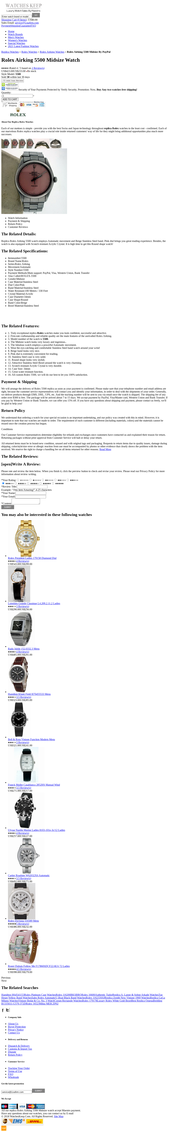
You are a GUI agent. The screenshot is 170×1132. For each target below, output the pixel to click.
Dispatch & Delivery (19, 1045)
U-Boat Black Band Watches (70, 997)
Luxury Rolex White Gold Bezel (114, 1000)
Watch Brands (15, 34)
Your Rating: (8, 480)
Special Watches (16, 43)
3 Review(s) (22, 606)
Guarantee (25, 25)
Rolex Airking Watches (52, 51)
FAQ (33, 25)
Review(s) (38, 68)
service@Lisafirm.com (27, 22)
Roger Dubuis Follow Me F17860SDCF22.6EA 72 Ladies (39, 966)
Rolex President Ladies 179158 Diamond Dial (32, 558)
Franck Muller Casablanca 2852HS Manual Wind (34, 784)
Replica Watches (10, 51)
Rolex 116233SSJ (95, 997)
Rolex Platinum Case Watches (40, 994)
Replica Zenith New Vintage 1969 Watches (127, 997)
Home (11, 31)
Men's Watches (16, 37)
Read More (105, 449)
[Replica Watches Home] (23, 12)
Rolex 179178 (89, 1000)
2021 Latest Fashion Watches (23, 46)
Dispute (12, 1051)
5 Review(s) (22, 923)
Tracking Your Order (19, 1068)
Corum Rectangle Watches (68, 1000)
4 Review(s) (22, 561)
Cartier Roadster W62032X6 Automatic (29, 875)
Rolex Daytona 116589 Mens (23, 920)
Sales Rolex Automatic (43, 997)
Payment (5, 25)
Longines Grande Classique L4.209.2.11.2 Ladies (34, 603)
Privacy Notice (16, 1029)
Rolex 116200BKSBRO (69, 994)
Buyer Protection (17, 1026)
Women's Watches (17, 40)
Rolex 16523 (33, 1003)
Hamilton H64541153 (12, 994)
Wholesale (13, 1077)
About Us (13, 1023)
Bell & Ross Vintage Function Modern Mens (31, 739)
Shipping (15, 25)
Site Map (58, 1116)
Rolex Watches (29, 51)
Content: (6, 503)
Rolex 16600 (88, 994)
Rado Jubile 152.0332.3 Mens (24, 648)
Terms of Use (15, 1071)
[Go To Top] (3, 1129)
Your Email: (8, 496)
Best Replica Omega (142, 1000)
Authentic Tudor (103, 994)
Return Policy (15, 1054)
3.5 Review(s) (23, 697)
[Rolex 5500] (6, 147)
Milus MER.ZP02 (49, 1003)
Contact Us (14, 1032)
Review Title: (9, 486)
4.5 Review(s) (23, 969)
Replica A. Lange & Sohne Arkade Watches (135, 994)
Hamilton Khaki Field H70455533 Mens (29, 694)
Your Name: (8, 493)
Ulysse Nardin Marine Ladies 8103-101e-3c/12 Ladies (36, 830)
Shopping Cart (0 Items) (14, 19)
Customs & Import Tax (20, 1048)
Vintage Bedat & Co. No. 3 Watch (36, 1000)
